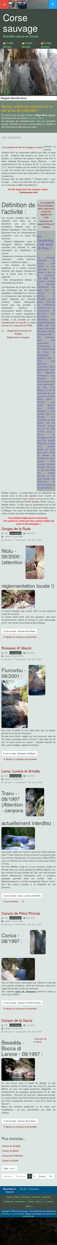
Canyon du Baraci (10, 1150)
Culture (38, 1201)
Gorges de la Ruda (16, 528)
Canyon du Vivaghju (11, 1145)
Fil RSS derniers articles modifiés (27, 48)
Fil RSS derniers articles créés (8, 48)
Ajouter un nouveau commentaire (21, 636)
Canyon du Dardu (10, 1160)
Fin (50, 1176)
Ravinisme (26, 1197)
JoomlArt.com (6, 1213)
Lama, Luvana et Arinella (20, 770)
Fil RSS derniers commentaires (48, 46)
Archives (49, 1201)
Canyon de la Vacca (16, 1020)
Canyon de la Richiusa (12, 1155)
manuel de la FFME (23, 325)
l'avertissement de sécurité (14, 322)
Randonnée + (20, 1201)
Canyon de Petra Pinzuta (20, 913)
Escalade (36, 1197)
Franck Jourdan (32, 501)
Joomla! (16, 1213)
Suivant (42, 1176)
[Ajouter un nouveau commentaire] (23, 901)
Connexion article (35, 118)
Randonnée (8, 1201)
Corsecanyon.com (28, 192)
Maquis (17, 1197)
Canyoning (46, 1197)
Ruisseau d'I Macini (16, 647)
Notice (28, 1206)
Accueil (10, 1197)
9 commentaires (10, 901)
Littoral (30, 1201)
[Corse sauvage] (18, 4)
